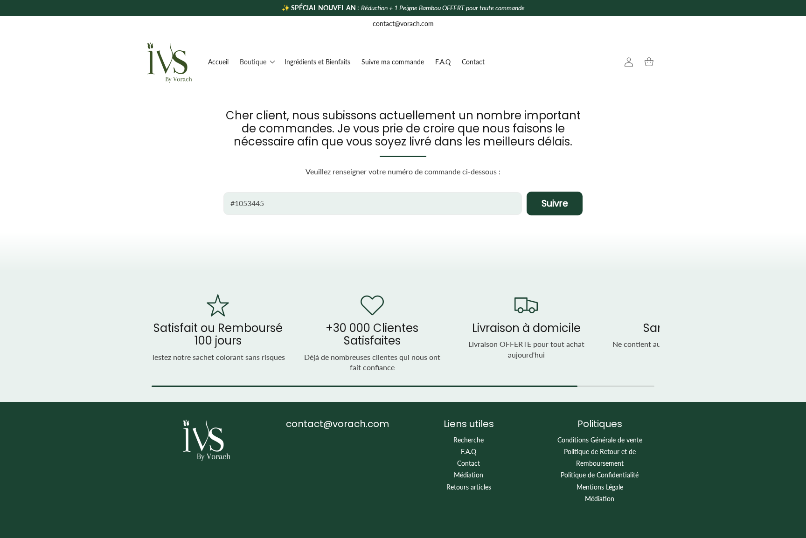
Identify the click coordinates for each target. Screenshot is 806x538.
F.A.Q (468, 451)
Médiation (468, 475)
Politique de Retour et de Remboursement (600, 457)
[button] (256, 62)
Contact (468, 463)
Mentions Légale (600, 487)
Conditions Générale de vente (599, 440)
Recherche (468, 440)
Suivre (555, 203)
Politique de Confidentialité (600, 475)
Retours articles (468, 487)
